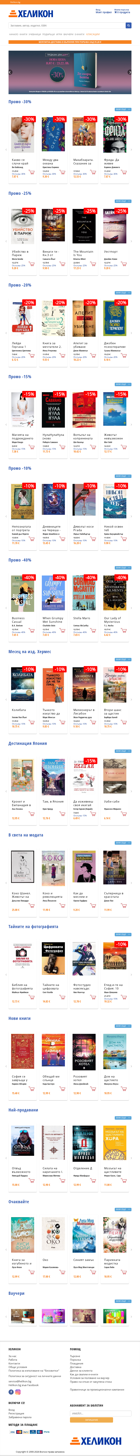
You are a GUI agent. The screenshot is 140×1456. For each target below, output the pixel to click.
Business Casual (18, 620)
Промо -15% (20, 376)
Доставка (75, 1367)
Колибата (19, 710)
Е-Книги (79, 34)
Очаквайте (19, 1201)
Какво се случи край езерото (20, 163)
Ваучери (68, 34)
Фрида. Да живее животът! (111, 163)
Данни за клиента (81, 1370)
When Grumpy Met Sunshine (53, 620)
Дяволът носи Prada (83, 528)
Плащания (76, 1363)
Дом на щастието (111, 1078)
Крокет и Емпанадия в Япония (21, 805)
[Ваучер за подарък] (22, 1316)
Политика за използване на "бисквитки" (34, 1370)
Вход (12, 1409)
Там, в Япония (53, 801)
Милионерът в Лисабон (84, 711)
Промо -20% (20, 285)
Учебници (35, 34)
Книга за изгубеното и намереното (22, 1263)
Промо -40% (20, 560)
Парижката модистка (112, 1261)
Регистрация (16, 1413)
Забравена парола (20, 1417)
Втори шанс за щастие (113, 711)
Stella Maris (81, 618)
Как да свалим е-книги (84, 1374)
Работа (13, 1359)
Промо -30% (20, 101)
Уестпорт (111, 251)
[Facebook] (11, 1392)
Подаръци (48, 34)
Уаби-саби (112, 801)
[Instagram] (17, 1392)
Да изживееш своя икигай (83, 803)
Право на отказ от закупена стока (91, 1381)
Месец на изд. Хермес (30, 651)
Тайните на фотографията (33, 926)
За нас (12, 1356)
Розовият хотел (80, 1078)
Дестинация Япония (28, 743)
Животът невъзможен (113, 436)
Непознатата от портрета (21, 528)
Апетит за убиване (80, 345)
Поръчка (75, 1359)
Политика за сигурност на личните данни (35, 1376)
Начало (13, 34)
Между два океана (50, 161)
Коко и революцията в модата (52, 896)
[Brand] (30, 10)
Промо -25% (20, 193)
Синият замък (83, 1260)
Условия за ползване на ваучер (89, 1378)
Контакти (14, 1363)
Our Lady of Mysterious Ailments (112, 621)
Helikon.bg (15, 2)
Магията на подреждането (22, 436)
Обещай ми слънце (51, 1078)
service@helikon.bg (20, 1381)
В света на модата (26, 835)
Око (45, 1260)
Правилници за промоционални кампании (97, 1389)
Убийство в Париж (20, 253)
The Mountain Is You (83, 253)
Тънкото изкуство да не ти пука (51, 713)
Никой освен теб (113, 528)
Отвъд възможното (21, 1170)
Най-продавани (23, 1110)
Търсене (75, 1356)
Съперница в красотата (113, 895)
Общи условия (18, 1367)
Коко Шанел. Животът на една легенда (22, 896)
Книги (23, 34)
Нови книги (20, 1018)
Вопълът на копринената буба (83, 438)
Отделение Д (82, 1168)
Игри (59, 34)
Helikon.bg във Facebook (24, 1385)
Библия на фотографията (22, 986)
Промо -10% (20, 468)
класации (93, 34)
